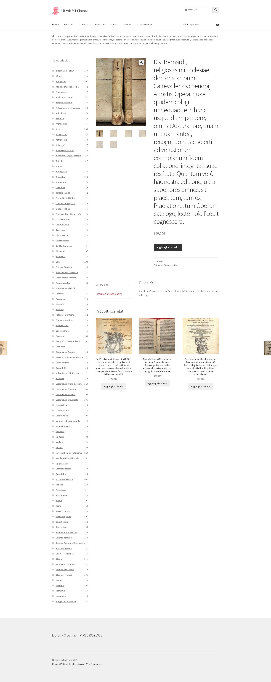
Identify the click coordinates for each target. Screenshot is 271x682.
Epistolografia (63, 283)
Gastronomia (62, 330)
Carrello (127, 24)
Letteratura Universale (67, 399)
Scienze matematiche (66, 532)
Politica (59, 484)
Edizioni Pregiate (64, 267)
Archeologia (61, 123)
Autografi (60, 145)
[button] (141, 62)
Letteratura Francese (66, 389)
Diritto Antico (62, 240)
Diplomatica (62, 235)
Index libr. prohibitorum (67, 373)
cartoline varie (63, 192)
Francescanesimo (64, 320)
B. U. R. (59, 161)
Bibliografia (61, 171)
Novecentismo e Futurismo (69, 452)
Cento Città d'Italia (65, 198)
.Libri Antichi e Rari (65, 70)
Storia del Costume (65, 564)
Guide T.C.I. (61, 368)
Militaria (60, 436)
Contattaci (100, 24)
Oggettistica (62, 463)
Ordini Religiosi (63, 468)
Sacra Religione (63, 516)
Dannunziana (62, 224)
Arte (58, 129)
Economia (60, 256)
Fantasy (60, 293)
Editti (58, 261)
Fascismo (60, 299)
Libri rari (68, 24)
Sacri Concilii (62, 521)
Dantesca (60, 230)
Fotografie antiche (65, 314)
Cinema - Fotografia (65, 203)
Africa (59, 76)
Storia (59, 558)
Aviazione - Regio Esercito (68, 155)
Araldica (60, 118)
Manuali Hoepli (63, 426)
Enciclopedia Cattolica (67, 272)
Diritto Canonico (64, 246)
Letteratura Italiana (65, 394)
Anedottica (61, 92)
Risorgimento (62, 495)
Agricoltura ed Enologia (67, 86)
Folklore (60, 309)
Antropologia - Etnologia (68, 108)
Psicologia (61, 490)
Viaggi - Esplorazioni (66, 601)
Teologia (60, 585)
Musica (59, 447)
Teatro (59, 580)
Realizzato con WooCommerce (85, 664)
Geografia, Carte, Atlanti (68, 341)
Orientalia (61, 474)
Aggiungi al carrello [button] (113, 386)
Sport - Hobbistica (65, 553)
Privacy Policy (144, 24)
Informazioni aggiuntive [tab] (109, 293)
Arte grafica (61, 134)
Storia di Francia (64, 574)
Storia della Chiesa (65, 569)
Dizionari (60, 251)
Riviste (59, 500)
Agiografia (61, 81)
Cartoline (60, 187)
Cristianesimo (62, 219)
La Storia (83, 24)
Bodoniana (61, 182)
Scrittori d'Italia (64, 548)
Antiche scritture (64, 97)
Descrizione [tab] (102, 284)
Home (55, 24)
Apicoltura (61, 113)
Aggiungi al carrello (167, 247)
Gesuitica (60, 346)
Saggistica (61, 527)
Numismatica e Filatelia (67, 458)
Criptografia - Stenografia (69, 214)
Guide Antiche (62, 362)
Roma (58, 505)
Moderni (60, 442)
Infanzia (60, 378)
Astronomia (61, 139)
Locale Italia (62, 415)
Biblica (59, 166)
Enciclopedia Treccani (66, 277)
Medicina (60, 431)
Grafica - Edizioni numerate (69, 357)
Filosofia (60, 304)
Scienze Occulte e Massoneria (70, 543)
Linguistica (61, 405)
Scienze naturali (64, 537)
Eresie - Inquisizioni (65, 288)
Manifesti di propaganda (68, 421)
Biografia (60, 177)
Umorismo (61, 596)
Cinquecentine (70, 36)
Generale (60, 336)
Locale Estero (62, 410)
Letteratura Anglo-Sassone (69, 383)
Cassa (114, 24)
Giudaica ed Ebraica (65, 352)
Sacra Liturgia (63, 511)
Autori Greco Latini (65, 150)
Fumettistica (62, 325)
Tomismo (60, 590)
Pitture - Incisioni (64, 479)
